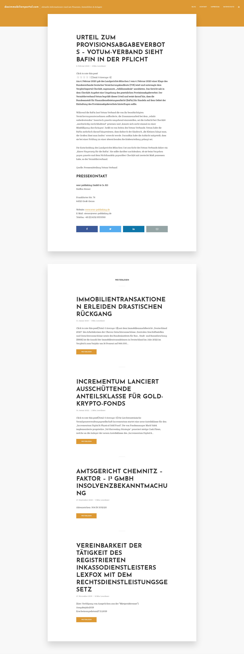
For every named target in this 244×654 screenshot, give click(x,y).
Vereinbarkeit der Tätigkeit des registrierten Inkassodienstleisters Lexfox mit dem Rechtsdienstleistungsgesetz (122, 568)
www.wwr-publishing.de (97, 210)
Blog (194, 7)
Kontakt (203, 7)
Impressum (215, 7)
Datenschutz (228, 7)
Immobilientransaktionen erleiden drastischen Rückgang (121, 307)
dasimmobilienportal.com (21, 7)
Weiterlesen (86, 352)
